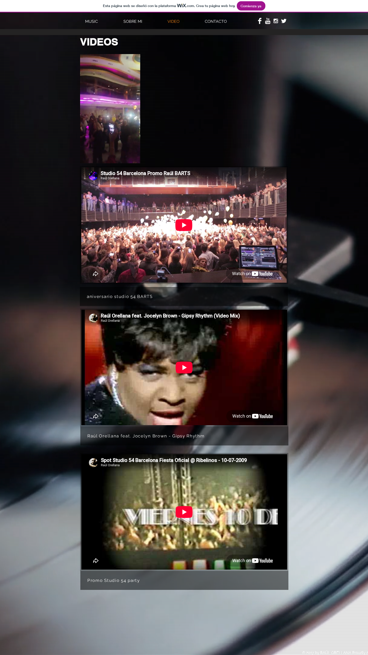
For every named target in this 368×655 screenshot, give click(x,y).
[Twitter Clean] (284, 21)
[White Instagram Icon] (276, 21)
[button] (133, 157)
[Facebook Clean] (260, 21)
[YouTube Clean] (268, 21)
